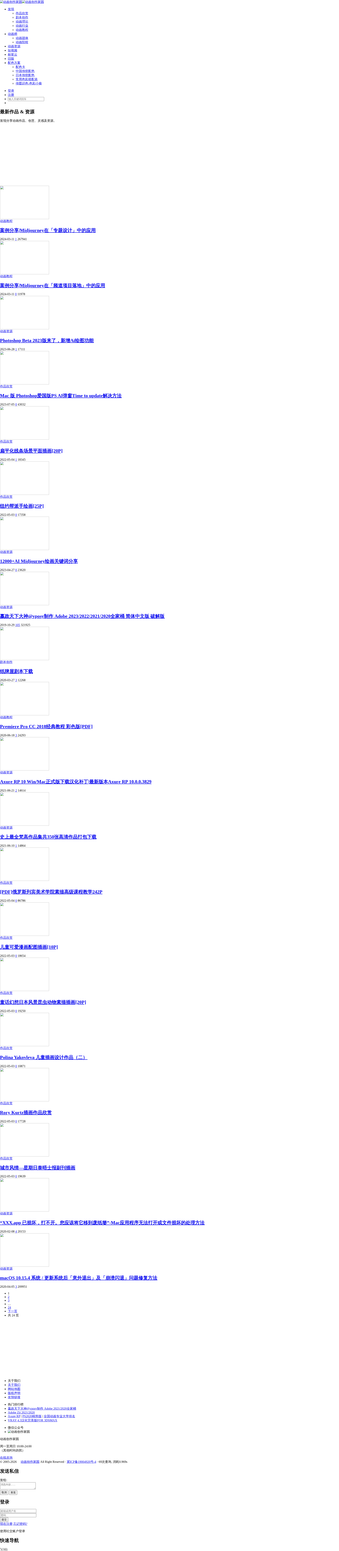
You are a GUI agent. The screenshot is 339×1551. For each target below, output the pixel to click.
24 (9, 1307)
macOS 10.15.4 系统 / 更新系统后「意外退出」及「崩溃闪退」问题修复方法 (78, 1277)
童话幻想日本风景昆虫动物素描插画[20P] (43, 1002)
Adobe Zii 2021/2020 (21, 1412)
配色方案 (14, 62)
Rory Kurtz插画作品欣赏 (26, 1112)
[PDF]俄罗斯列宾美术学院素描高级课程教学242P (51, 891)
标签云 (12, 54)
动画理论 (22, 21)
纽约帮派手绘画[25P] (22, 506)
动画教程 (22, 29)
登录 (11, 90)
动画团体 (22, 38)
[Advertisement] (169, 152)
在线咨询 (6, 1457)
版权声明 (14, 1393)
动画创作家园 (30, 1461)
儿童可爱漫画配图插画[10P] (29, 947)
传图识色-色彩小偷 (29, 83)
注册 (11, 94)
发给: (3, 1480)
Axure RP (14, 1416)
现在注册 (6, 1523)
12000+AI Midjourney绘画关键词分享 (39, 561)
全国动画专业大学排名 (59, 1416)
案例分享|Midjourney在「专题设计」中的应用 (48, 230)
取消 (4, 1492)
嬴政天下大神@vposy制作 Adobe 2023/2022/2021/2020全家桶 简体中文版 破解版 (82, 616)
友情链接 (14, 1397)
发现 (11, 9)
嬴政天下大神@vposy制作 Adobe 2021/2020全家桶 (42, 1408)
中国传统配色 (25, 71)
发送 (13, 1492)
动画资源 (14, 46)
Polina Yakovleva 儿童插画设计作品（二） (43, 1057)
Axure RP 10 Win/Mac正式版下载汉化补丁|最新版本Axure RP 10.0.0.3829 (75, 781)
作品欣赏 (22, 13)
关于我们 (14, 1384)
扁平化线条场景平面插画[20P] (31, 450)
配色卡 (20, 67)
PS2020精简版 (32, 1416)
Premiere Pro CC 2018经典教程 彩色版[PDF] (46, 726)
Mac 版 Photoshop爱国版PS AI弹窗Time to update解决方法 (61, 395)
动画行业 (22, 25)
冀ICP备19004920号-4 (81, 1461)
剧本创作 (22, 17)
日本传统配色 (25, 75)
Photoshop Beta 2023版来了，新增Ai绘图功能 (47, 340)
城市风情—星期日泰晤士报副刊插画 (37, 1167)
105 (17, 625)
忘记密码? (20, 1523)
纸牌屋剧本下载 (16, 671)
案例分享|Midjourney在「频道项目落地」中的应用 (52, 285)
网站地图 (14, 1389)
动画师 (12, 34)
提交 (4, 1519)
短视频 (12, 50)
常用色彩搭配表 (27, 79)
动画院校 (22, 42)
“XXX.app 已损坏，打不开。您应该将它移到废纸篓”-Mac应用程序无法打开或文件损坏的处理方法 (102, 1222)
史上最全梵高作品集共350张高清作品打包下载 (48, 836)
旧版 (11, 58)
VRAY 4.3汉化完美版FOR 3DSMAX (32, 1420)
